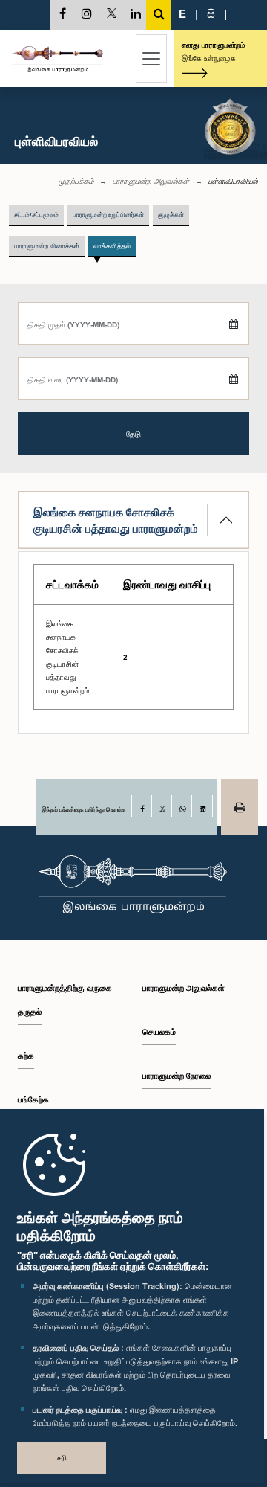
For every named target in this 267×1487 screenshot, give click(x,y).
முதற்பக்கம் (76, 181)
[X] (162, 806)
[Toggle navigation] (151, 58)
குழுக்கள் (171, 214)
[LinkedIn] (202, 806)
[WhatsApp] (182, 806)
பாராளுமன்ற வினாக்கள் (46, 245)
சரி (62, 1457)
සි (211, 13)
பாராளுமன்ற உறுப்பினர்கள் (108, 214)
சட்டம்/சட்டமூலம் (36, 214)
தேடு (133, 433)
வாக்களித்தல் (112, 245)
